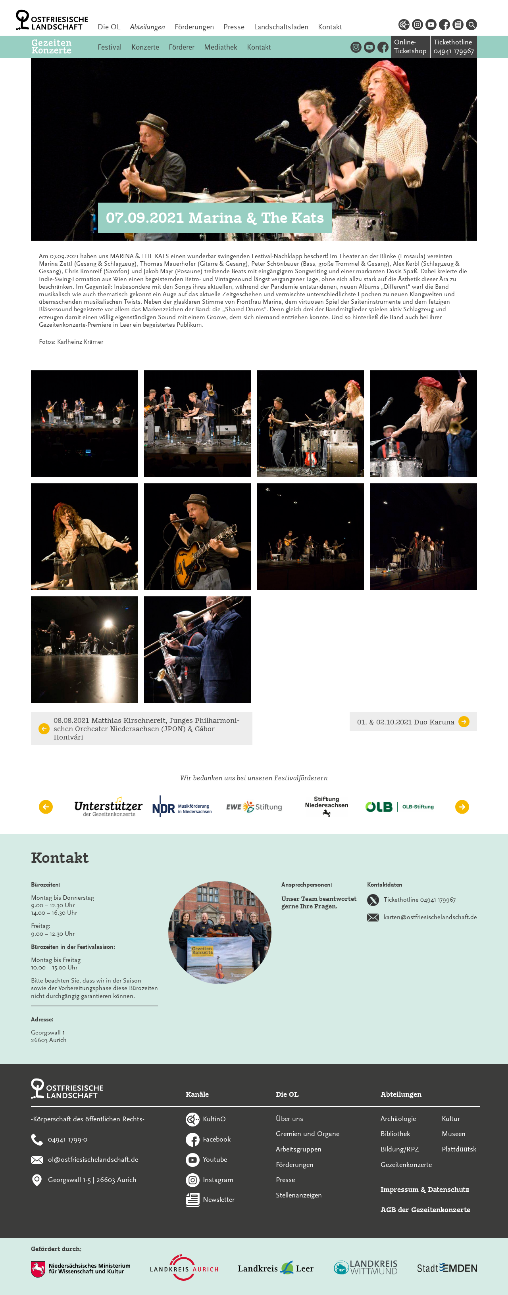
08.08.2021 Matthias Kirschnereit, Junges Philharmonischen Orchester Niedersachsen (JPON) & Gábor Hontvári (147, 728)
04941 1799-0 (67, 1139)
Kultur (451, 1119)
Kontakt (330, 27)
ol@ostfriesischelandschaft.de (93, 1159)
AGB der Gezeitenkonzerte (425, 1209)
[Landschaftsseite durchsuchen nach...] (471, 26)
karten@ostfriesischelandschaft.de (430, 916)
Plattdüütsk (459, 1149)
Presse (233, 27)
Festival (110, 47)
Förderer (181, 47)
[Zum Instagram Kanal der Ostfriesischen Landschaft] (417, 26)
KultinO (214, 1119)
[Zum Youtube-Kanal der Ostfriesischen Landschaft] (431, 26)
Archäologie (398, 1119)
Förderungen (194, 27)
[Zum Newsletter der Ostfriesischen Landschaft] (458, 26)
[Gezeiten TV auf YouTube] (369, 47)
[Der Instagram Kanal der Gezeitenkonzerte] (356, 47)
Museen (454, 1134)
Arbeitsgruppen (298, 1149)
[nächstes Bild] (462, 807)
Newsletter (219, 1199)
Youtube (215, 1159)
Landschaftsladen (281, 27)
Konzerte (145, 47)
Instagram (218, 1179)
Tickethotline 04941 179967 (420, 899)
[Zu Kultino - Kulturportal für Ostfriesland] (404, 26)
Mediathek (220, 47)
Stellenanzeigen (299, 1195)
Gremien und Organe (307, 1134)
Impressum (400, 1189)
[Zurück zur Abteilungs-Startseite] (60, 47)
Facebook (217, 1139)
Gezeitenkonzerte (406, 1165)
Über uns (289, 1119)
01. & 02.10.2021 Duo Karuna (405, 722)
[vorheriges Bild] (46, 807)
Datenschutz (449, 1189)
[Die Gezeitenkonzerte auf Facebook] (383, 47)
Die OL (109, 27)
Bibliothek (395, 1134)
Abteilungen (147, 27)
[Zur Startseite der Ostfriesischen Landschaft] (52, 20)
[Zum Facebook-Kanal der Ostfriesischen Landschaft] (444, 26)
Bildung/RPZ (400, 1149)
